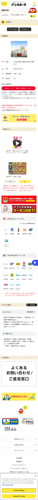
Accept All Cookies (19, 496)
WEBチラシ (26, 29)
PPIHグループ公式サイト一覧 (19, 472)
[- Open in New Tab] (19, 202)
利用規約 (19, 461)
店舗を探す (19, 397)
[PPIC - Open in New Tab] (28, 423)
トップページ (5, 14)
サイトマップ (19, 450)
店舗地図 (32, 305)
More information (8, 485)
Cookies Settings (19, 490)
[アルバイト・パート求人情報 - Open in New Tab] (19, 118)
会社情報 (19, 458)
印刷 (34, 16)
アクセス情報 (14, 29)
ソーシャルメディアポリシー (19, 468)
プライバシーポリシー (19, 465)
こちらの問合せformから (9, 110)
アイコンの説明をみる (28, 223)
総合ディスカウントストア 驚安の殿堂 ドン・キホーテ (19, 3)
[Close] (35, 476)
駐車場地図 (30, 312)
